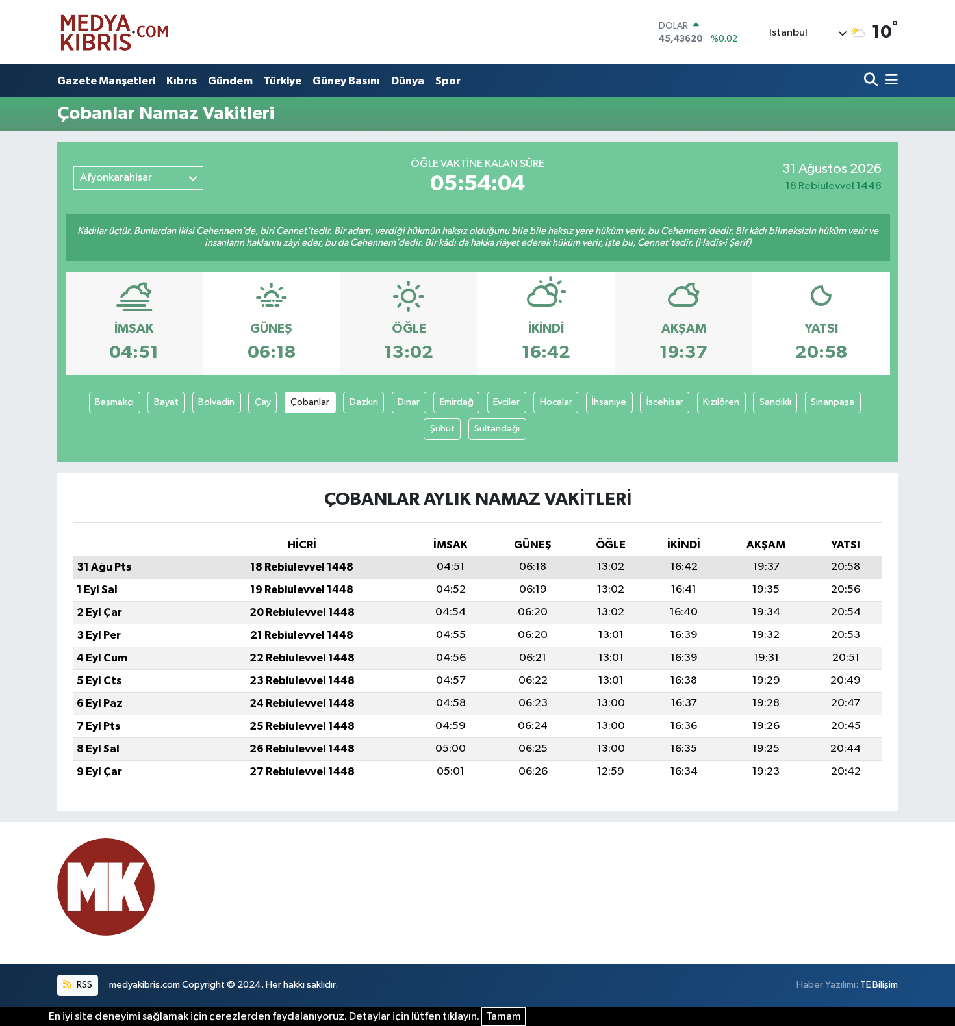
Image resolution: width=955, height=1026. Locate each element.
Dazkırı (364, 402)
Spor (448, 80)
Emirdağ (457, 402)
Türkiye (282, 80)
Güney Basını (346, 80)
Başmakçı (114, 402)
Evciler (506, 402)
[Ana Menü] (889, 81)
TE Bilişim (879, 985)
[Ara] (872, 81)
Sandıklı (775, 402)
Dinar (409, 402)
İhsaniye (609, 402)
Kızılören (721, 402)
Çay (263, 402)
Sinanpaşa (832, 402)
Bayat (166, 402)
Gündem (230, 80)
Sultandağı (497, 428)
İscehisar (664, 402)
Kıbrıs (181, 80)
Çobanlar (309, 402)
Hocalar (556, 402)
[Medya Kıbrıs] (139, 32)
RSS (83, 985)
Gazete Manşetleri (106, 80)
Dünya (407, 80)
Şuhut (442, 428)
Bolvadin (216, 402)
